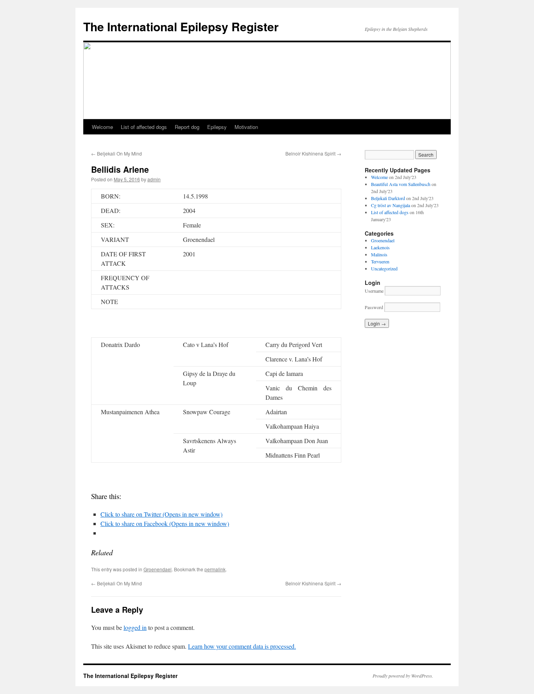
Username (374, 291)
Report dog (187, 127)
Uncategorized (384, 268)
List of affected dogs (144, 127)
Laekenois (380, 247)
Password (374, 307)
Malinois (379, 254)
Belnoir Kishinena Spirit (313, 153)
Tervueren (380, 261)
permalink (215, 569)
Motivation (246, 127)
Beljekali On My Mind (116, 153)
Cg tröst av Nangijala (390, 205)
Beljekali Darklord (388, 198)
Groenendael (157, 569)
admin (154, 179)
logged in (135, 627)
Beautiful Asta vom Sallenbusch (400, 184)
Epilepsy (217, 127)
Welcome (102, 127)
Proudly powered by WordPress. (403, 676)
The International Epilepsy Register (181, 26)
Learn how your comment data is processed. (242, 646)
